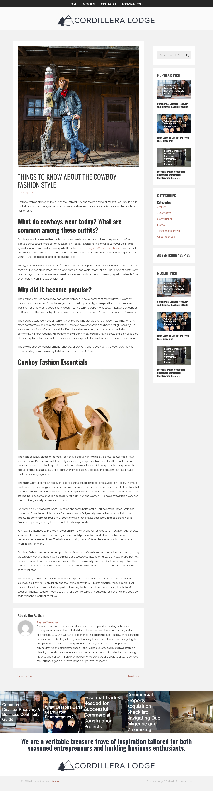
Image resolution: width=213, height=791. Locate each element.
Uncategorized (27, 192)
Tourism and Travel (132, 3)
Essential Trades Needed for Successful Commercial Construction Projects (171, 175)
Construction (108, 3)
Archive (161, 206)
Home (73, 3)
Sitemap (56, 781)
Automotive (89, 3)
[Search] (187, 55)
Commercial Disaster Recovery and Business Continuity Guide (172, 105)
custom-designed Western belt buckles (98, 248)
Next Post (136, 676)
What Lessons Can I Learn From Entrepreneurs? (173, 139)
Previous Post (23, 676)
